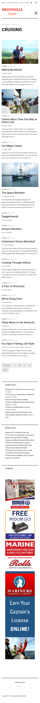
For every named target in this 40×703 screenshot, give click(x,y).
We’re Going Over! (12, 299)
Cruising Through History (16, 263)
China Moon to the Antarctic (18, 322)
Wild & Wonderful (12, 70)
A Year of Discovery (13, 286)
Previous (7, 365)
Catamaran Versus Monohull (18, 241)
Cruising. (4, 66)
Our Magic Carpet (12, 146)
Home (3, 3)
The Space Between (13, 193)
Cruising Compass (25, 3)
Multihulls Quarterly (20, 696)
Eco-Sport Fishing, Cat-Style (18, 344)
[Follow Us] (31, 2)
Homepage (5, 25)
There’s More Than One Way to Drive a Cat (19, 121)
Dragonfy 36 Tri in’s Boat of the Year (17, 389)
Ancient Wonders (12, 229)
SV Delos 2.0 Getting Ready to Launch (17, 407)
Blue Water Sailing (12, 3)
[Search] (35, 2)
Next (5, 370)
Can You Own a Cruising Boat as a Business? (19, 394)
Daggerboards (10, 216)
